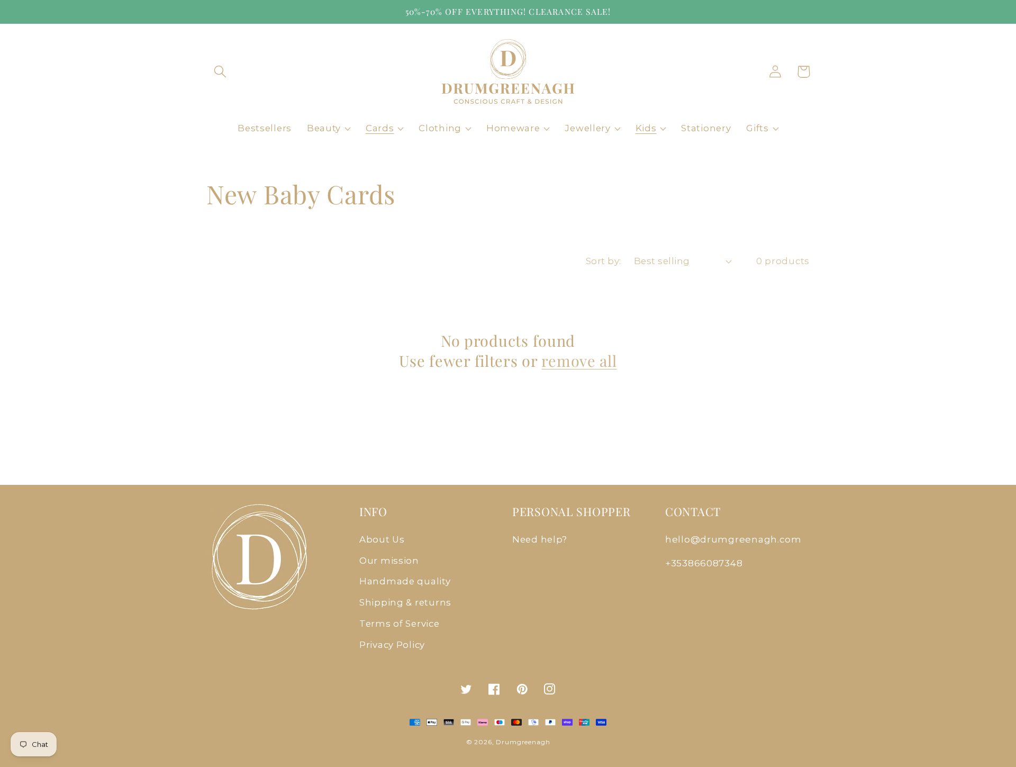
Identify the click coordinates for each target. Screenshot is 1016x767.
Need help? (539, 539)
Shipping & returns (405, 602)
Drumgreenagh (523, 742)
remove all (578, 361)
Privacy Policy (392, 644)
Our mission (389, 560)
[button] (220, 72)
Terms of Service (399, 623)
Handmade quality (405, 581)
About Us (382, 539)
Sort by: (603, 261)
